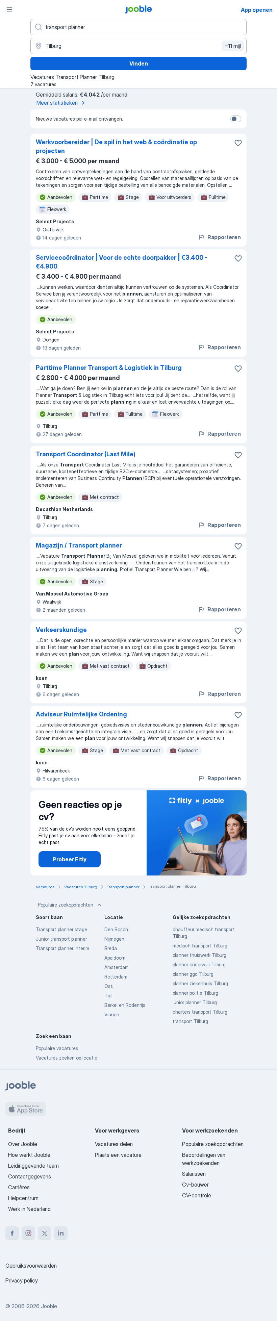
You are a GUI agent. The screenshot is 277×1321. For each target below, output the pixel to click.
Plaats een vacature (118, 1154)
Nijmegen (114, 939)
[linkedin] (61, 1233)
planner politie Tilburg (195, 993)
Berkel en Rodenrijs (124, 1005)
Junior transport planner (61, 939)
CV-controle (196, 1195)
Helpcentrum (23, 1198)
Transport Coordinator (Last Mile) (85, 454)
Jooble (49, 1306)
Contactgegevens (29, 1176)
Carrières (19, 1187)
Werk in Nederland (29, 1208)
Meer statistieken (57, 102)
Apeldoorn (115, 958)
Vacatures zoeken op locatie (66, 1058)
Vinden (138, 63)
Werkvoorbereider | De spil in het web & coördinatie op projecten (116, 146)
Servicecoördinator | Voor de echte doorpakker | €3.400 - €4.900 (121, 262)
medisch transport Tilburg (200, 945)
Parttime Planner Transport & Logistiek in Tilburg (109, 367)
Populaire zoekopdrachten (65, 905)
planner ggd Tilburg (193, 974)
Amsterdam (116, 967)
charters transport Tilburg (200, 1012)
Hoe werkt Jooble (29, 1154)
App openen (257, 9)
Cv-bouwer (195, 1184)
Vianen (111, 1014)
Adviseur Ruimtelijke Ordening (81, 714)
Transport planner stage (61, 929)
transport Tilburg (190, 1021)
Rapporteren (224, 237)
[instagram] (28, 1233)
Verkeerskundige (61, 629)
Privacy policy (21, 1280)
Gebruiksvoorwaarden (31, 1265)
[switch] (235, 119)
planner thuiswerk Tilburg (199, 955)
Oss (108, 986)
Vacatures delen (114, 1144)
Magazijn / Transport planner (79, 545)
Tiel (108, 995)
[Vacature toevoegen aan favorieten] (238, 143)
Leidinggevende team (33, 1165)
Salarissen (194, 1173)
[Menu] (9, 9)
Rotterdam (115, 977)
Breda (110, 948)
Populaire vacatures (57, 1048)
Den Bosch (116, 929)
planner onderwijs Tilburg (199, 964)
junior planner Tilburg (195, 1002)
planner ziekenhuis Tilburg (200, 983)
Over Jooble (22, 1144)
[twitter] (44, 1233)
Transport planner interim (62, 948)
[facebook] (12, 1233)
